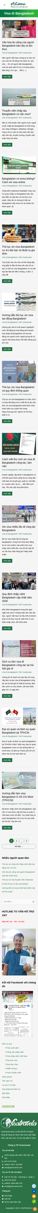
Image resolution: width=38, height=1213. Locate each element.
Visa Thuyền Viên (14, 1073)
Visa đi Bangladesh (10, 53)
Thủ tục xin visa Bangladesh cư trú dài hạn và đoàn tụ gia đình (18, 250)
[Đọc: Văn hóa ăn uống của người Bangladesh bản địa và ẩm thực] (19, 29)
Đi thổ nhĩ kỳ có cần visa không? (15, 884)
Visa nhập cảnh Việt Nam (17, 1056)
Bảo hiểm (6, 1093)
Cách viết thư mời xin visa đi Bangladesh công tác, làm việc (18, 463)
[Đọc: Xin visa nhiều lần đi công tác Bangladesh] (19, 514)
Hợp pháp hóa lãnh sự (11, 1089)
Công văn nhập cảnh (15, 1052)
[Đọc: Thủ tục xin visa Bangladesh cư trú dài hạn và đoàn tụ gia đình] (19, 233)
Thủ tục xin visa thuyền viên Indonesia (17, 880)
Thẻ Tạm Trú (7, 1081)
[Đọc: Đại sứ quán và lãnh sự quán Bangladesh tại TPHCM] (19, 716)
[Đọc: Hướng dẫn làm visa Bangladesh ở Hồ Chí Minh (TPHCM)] (19, 780)
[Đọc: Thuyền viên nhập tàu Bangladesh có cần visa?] (19, 97)
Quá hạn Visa (12, 1064)
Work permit (7, 1077)
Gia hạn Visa (12, 1060)
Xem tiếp (7, 77)
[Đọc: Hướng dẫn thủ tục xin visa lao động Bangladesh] (19, 302)
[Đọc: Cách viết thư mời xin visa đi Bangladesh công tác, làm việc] (19, 444)
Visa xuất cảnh (13, 1048)
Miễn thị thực (12, 1069)
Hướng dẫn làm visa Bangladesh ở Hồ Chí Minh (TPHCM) (17, 797)
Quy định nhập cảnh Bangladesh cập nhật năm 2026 (17, 597)
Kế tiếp (19, 846)
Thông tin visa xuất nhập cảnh (19, 7)
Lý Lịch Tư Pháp (8, 1085)
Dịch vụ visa (7, 1044)
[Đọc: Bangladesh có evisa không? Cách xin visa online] (19, 165)
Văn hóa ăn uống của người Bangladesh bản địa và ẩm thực (18, 46)
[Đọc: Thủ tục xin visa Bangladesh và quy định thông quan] (19, 372)
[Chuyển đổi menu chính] (4, 4)
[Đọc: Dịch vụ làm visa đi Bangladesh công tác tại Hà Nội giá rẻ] (19, 649)
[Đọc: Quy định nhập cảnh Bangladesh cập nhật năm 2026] (19, 581)
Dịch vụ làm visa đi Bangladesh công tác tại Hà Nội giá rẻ (18, 665)
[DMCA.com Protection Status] (8, 1106)
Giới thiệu (6, 1097)
